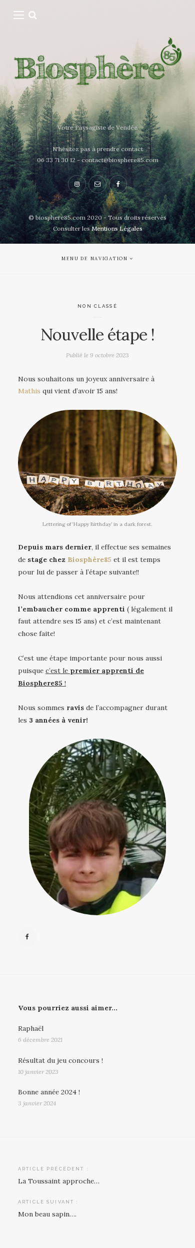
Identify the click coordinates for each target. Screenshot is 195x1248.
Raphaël (31, 1028)
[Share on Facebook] (27, 937)
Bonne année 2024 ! (49, 1091)
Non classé (97, 306)
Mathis (29, 390)
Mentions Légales (117, 228)
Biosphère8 (88, 559)
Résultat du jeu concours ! (60, 1060)
